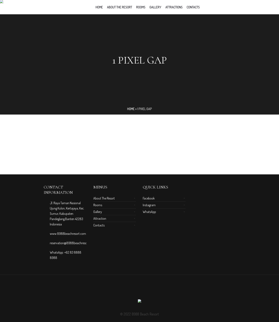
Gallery (97, 212)
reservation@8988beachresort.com (72, 243)
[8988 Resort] (139, 302)
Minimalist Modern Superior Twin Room (123, 155)
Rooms (97, 205)
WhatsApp (149, 212)
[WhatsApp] (147, 289)
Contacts (99, 225)
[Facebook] (132, 289)
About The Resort (104, 198)
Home (131, 109)
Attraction (99, 218)
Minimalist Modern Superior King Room (70, 155)
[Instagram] (139, 289)
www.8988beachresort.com (68, 234)
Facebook (149, 198)
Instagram (149, 205)
